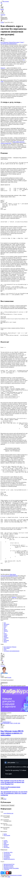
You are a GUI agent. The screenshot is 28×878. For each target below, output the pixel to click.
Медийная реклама (8, 865)
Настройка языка (5, 875)
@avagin (9, 677)
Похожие (12, 805)
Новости (6, 841)
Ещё (5, 799)
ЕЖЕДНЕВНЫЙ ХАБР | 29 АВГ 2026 (10, 723)
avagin (2, 22)
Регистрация (7, 835)
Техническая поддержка (15, 875)
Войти (5, 834)
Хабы (5, 843)
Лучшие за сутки (5, 805)
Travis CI (3, 68)
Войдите (14, 597)
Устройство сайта (8, 852)
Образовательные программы (11, 868)
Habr (8, 876)
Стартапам (6, 869)
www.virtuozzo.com (8, 813)
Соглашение (7, 857)
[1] (23, 59)
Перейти (3, 719)
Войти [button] (2, 9)
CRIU (2, 81)
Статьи (5, 840)
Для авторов (7, 853)
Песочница (6, 847)
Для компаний (7, 855)
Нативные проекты (8, 866)
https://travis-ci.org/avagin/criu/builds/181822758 (9, 575)
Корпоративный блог (9, 864)
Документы (6, 856)
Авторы (6, 845)
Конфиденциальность (9, 859)
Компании (6, 844)
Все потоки (6, 1)
